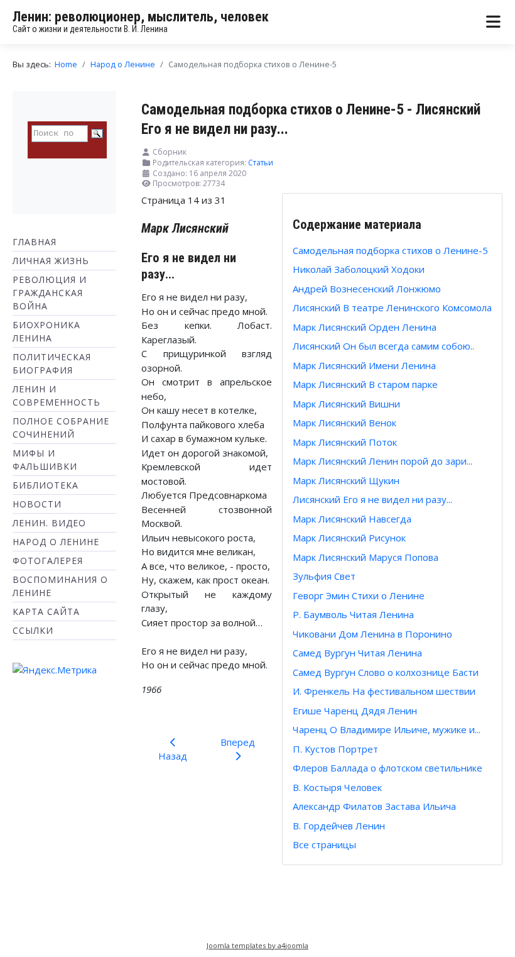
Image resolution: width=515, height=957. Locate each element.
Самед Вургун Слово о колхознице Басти (386, 672)
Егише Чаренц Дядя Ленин (355, 710)
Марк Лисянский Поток (345, 442)
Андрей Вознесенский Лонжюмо (367, 288)
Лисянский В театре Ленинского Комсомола (392, 307)
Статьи (260, 162)
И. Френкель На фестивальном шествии (384, 691)
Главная (35, 242)
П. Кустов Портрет (335, 749)
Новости (37, 504)
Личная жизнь (51, 261)
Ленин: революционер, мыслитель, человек (141, 17)
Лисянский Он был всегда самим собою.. (383, 346)
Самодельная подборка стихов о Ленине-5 (390, 250)
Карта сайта (46, 611)
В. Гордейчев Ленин (339, 825)
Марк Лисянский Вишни (346, 403)
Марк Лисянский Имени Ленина (364, 365)
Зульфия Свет (324, 576)
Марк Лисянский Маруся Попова (365, 557)
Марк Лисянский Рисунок (349, 537)
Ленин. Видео (49, 523)
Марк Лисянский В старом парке (365, 384)
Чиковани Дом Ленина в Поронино (372, 634)
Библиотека (46, 485)
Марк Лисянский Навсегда (352, 518)
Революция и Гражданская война (50, 293)
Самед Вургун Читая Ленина (357, 652)
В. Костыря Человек (337, 787)
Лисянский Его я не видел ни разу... (372, 499)
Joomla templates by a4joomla (257, 945)
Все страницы (324, 844)
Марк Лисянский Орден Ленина (364, 327)
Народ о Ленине (56, 542)
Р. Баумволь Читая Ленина (353, 614)
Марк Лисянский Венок (344, 422)
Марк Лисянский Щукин (346, 480)
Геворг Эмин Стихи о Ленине (359, 595)
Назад (172, 756)
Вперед (237, 742)
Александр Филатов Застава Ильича (374, 806)
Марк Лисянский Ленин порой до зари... (382, 461)
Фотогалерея (48, 561)
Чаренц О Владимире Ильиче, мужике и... (386, 729)
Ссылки (33, 630)
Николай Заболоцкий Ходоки (359, 269)
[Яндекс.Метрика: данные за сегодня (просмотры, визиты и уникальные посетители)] (55, 670)
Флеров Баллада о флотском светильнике (387, 767)
